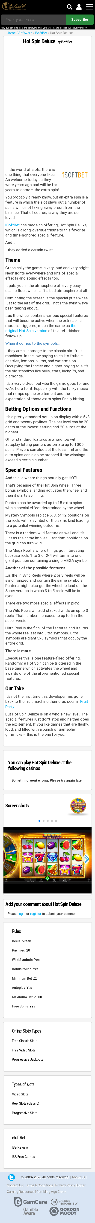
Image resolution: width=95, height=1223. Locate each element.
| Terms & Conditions (39, 1185)
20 (28, 950)
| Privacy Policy (65, 1185)
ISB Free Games (23, 1157)
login (21, 913)
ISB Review (20, 1147)
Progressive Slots (24, 1113)
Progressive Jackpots (27, 1059)
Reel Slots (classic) (25, 1103)
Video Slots (20, 1094)
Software (25, 33)
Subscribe (79, 20)
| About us (78, 1177)
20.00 (38, 997)
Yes (37, 960)
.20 (35, 978)
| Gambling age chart (50, 1192)
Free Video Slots (24, 1050)
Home (11, 33)
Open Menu (89, 7)
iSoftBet (41, 33)
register (35, 913)
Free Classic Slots (24, 1041)
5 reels (27, 941)
